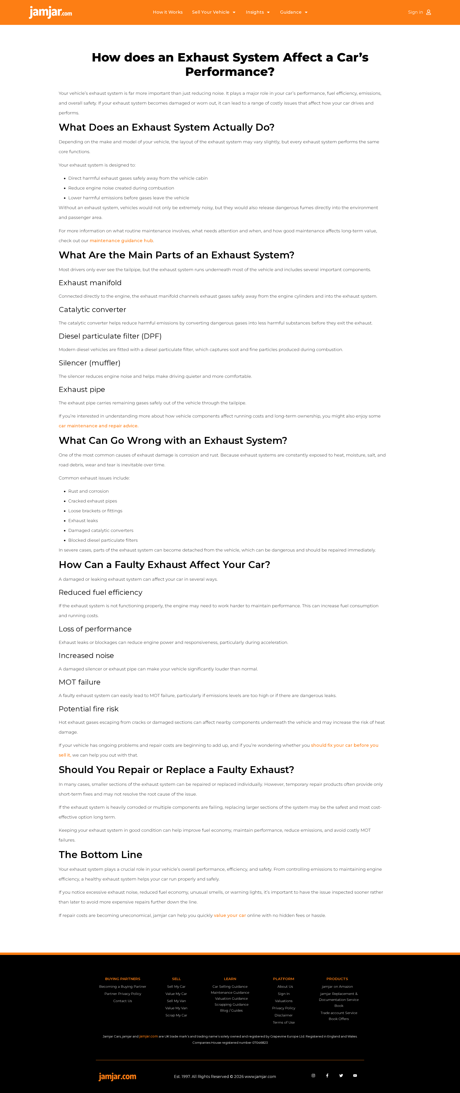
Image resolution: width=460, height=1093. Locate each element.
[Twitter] (341, 1075)
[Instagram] (313, 1075)
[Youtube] (355, 1075)
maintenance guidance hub (121, 240)
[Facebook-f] (327, 1075)
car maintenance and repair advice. (98, 426)
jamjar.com (148, 1036)
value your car (230, 915)
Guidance (291, 12)
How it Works (168, 12)
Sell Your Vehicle (211, 12)
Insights (255, 12)
